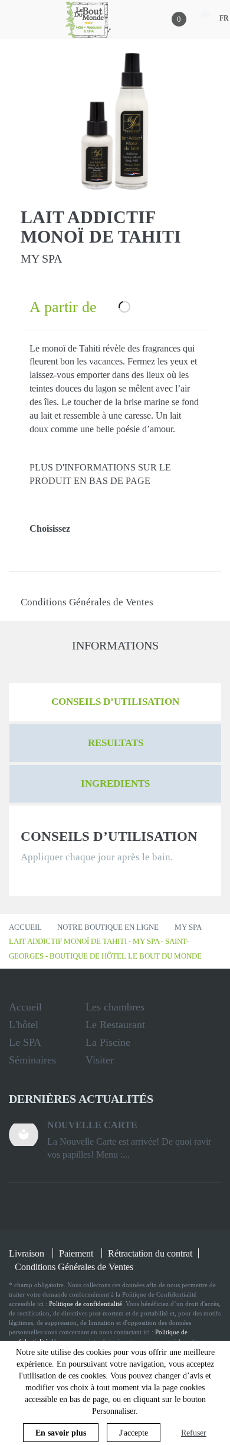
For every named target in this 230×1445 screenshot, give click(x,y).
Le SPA (25, 1042)
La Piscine (108, 1042)
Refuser (193, 1433)
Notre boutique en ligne (108, 927)
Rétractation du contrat (150, 1253)
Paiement (76, 1253)
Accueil (25, 927)
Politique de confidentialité (85, 1303)
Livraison (26, 1253)
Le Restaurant (115, 1024)
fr (224, 18)
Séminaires (32, 1060)
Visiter (100, 1060)
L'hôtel (23, 1024)
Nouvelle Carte (92, 1125)
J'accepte (133, 1433)
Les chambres (115, 1007)
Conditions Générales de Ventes (87, 602)
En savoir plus (60, 1433)
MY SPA (188, 927)
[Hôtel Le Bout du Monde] (88, 19)
